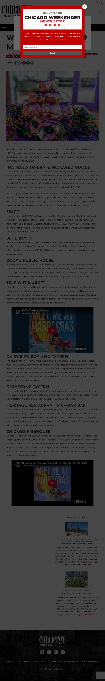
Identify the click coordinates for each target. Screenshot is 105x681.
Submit (52, 53)
